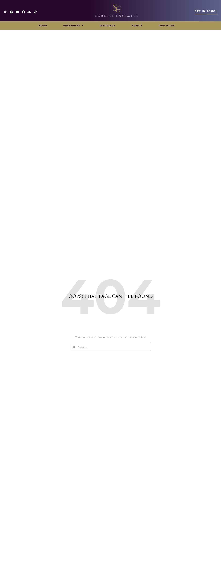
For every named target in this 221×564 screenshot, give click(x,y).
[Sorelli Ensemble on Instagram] (6, 11)
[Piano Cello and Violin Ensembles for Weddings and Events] (116, 10)
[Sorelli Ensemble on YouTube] (18, 11)
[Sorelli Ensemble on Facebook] (24, 11)
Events (137, 25)
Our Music (167, 25)
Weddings (108, 25)
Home (43, 25)
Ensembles (71, 25)
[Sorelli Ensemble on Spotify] (12, 11)
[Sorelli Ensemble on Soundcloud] (30, 11)
